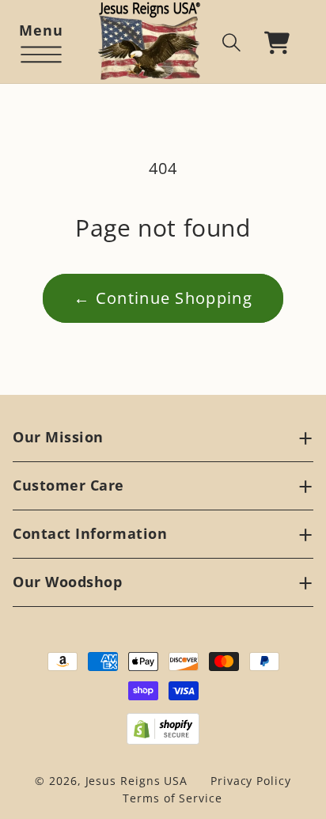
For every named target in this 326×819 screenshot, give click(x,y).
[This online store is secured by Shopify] (163, 729)
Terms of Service (172, 798)
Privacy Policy (250, 780)
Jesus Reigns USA (136, 780)
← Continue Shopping (163, 298)
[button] (40, 42)
